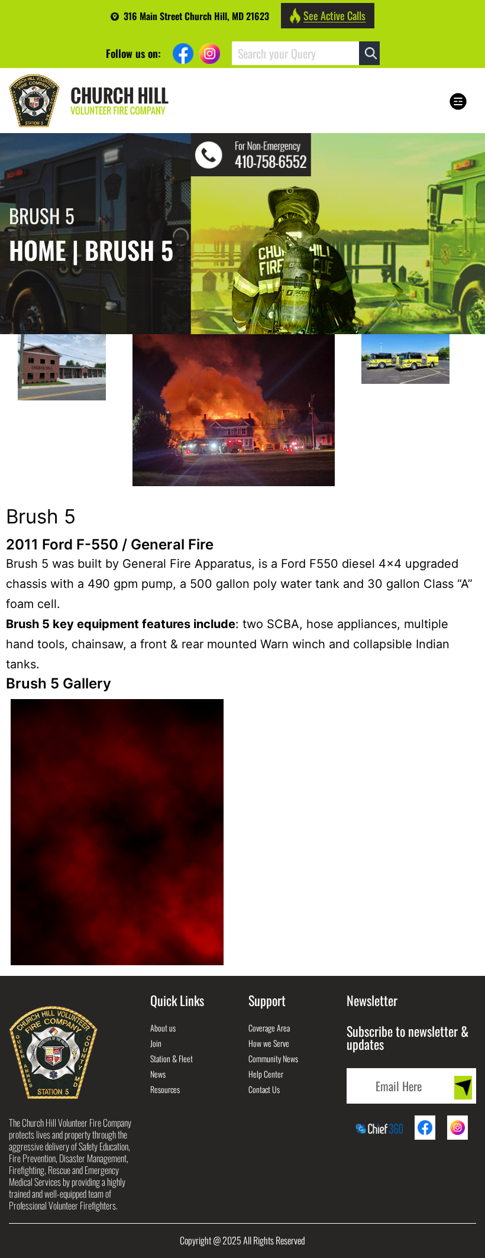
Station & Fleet (171, 1058)
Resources (165, 1089)
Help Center (265, 1074)
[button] (457, 101)
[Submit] (463, 1087)
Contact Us (264, 1089)
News (158, 1074)
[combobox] (295, 53)
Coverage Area (269, 1027)
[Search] (369, 53)
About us (163, 1027)
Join (155, 1043)
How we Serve (268, 1043)
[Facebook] (183, 53)
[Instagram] (209, 53)
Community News (273, 1058)
